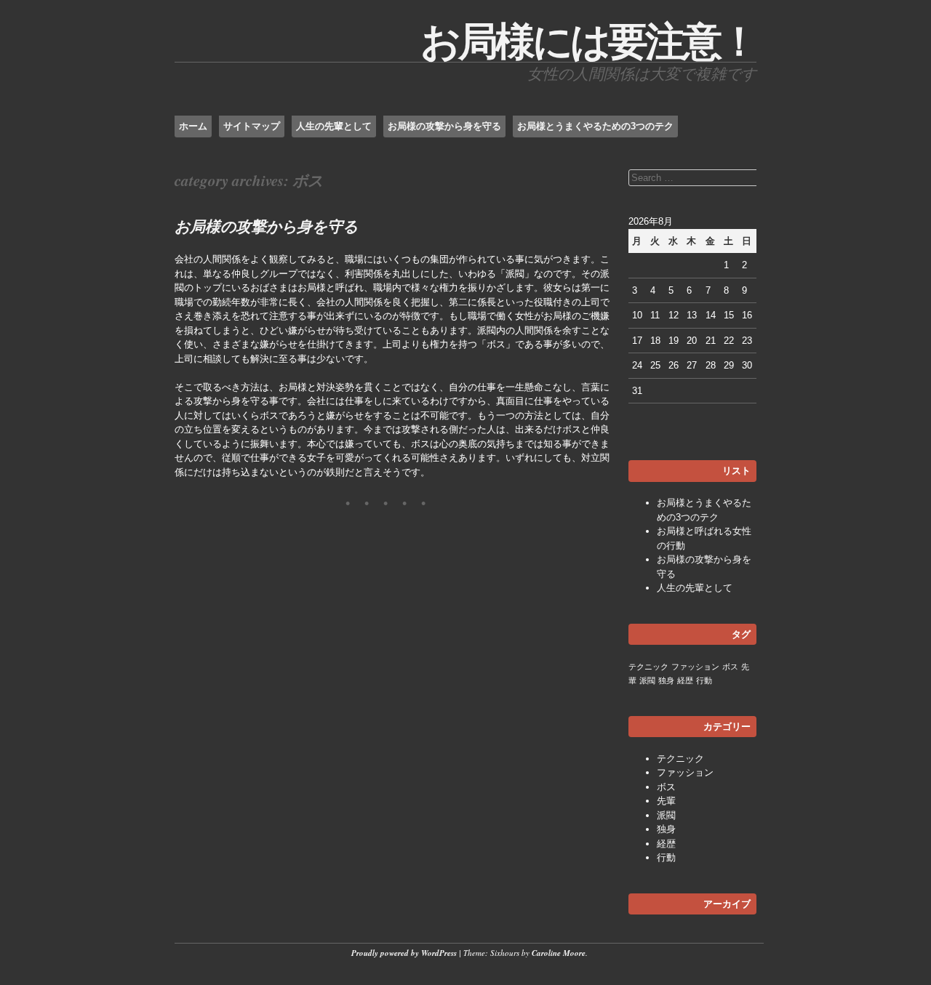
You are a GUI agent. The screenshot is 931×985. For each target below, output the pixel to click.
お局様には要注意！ (588, 41)
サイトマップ (251, 126)
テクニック (648, 666)
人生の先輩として (334, 126)
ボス (730, 666)
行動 (704, 680)
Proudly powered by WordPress (404, 953)
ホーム (193, 126)
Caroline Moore (559, 953)
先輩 (666, 800)
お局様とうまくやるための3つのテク (595, 126)
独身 (666, 680)
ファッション (695, 666)
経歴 (685, 680)
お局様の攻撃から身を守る (444, 126)
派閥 (647, 680)
